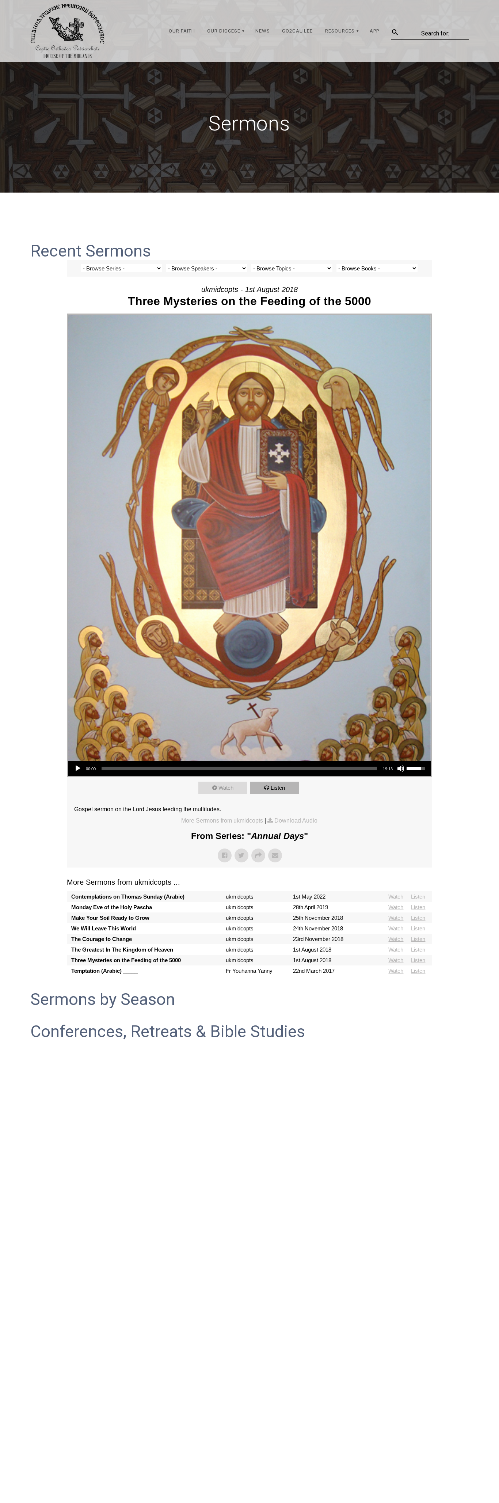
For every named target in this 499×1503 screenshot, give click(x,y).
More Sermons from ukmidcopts (222, 820)
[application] (249, 768)
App (374, 31)
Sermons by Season (102, 999)
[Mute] (400, 768)
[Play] (77, 768)
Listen (278, 788)
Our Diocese (223, 31)
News (262, 31)
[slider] (239, 768)
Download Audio (295, 820)
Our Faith (182, 31)
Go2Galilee (297, 31)
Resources (340, 31)
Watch (225, 788)
